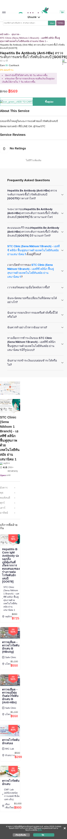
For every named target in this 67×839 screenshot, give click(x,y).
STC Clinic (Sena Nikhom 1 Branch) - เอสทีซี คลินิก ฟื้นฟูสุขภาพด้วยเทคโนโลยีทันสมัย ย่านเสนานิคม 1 (33, 250)
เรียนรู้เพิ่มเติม (20, 835)
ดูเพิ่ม (40, 830)
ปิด (43, 835)
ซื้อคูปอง (49, 101)
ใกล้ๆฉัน (60, 23)
